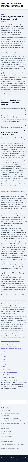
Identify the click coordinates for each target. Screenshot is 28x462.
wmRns (5, 361)
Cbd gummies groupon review (9, 439)
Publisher (3, 21)
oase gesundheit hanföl (7, 344)
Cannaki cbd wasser (6, 431)
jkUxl (4, 359)
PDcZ (4, 364)
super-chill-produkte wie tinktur (9, 346)
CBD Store (3, 14)
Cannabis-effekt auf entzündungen (10, 418)
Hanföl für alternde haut (7, 436)
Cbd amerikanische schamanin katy (10, 413)
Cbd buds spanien (5, 426)
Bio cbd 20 (6, 375)
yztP (4, 366)
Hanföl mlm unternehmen (9, 377)
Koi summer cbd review (7, 441)
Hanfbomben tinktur (6, 415)
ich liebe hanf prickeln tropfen (8, 343)
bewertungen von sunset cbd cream (10, 341)
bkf (4, 352)
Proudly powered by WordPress (8, 457)
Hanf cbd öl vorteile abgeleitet (11, 372)
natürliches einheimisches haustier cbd (11, 348)
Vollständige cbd (5, 410)
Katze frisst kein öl (6, 428)
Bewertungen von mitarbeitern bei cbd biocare (13, 423)
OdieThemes (14, 459)
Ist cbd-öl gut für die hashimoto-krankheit (11, 421)
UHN (4, 354)
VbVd (4, 356)
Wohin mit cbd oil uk (6, 434)
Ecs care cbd (6, 370)
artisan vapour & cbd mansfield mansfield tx (12, 4)
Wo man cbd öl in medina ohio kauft (10, 448)
